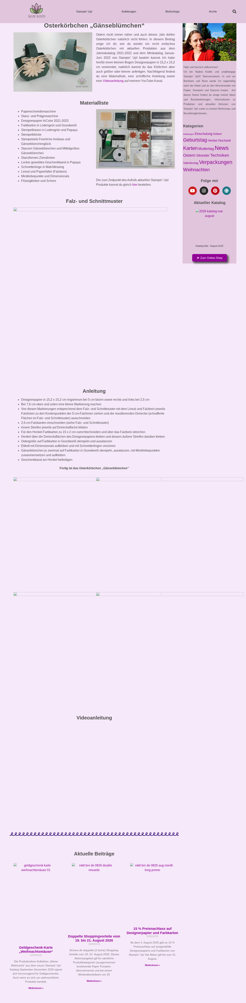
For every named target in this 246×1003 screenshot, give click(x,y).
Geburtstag (195, 140)
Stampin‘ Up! (84, 11)
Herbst (212, 140)
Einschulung (203, 134)
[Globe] (226, 190)
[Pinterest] (215, 190)
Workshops (172, 11)
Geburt (217, 133)
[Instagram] (204, 190)
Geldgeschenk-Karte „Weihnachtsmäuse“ (36, 950)
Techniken (219, 155)
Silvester (202, 155)
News (222, 148)
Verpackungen (215, 162)
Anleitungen (128, 11)
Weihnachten (196, 169)
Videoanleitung (113, 80)
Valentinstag (190, 163)
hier (134, 184)
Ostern (189, 155)
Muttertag (206, 149)
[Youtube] (192, 190)
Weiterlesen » (35, 988)
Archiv (213, 11)
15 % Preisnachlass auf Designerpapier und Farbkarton (152, 931)
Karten (190, 148)
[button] (234, 11)
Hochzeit (224, 140)
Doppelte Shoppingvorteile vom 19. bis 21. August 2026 (94, 938)
